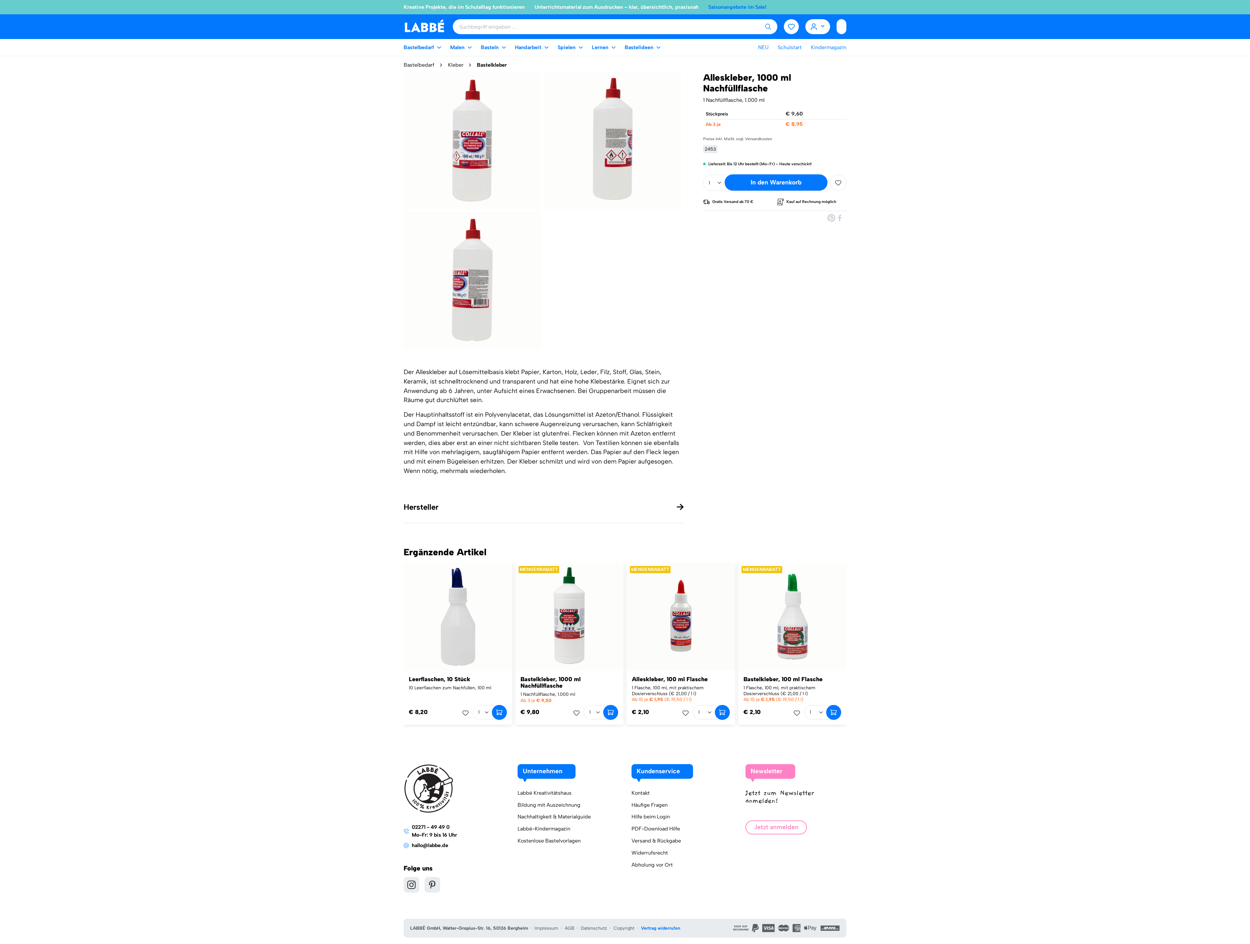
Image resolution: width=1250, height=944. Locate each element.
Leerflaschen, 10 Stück (439, 679)
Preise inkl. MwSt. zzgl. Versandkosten (737, 139)
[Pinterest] (831, 218)
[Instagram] (411, 885)
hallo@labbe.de (430, 845)
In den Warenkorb (776, 182)
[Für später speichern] (838, 183)
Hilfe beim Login (651, 817)
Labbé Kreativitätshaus (545, 793)
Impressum (546, 928)
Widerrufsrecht (650, 853)
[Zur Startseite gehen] (424, 26)
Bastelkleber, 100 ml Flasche (783, 679)
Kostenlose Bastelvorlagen (549, 841)
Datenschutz (594, 928)
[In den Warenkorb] (499, 712)
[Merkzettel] (791, 26)
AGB (569, 928)
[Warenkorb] (841, 26)
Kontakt (641, 793)
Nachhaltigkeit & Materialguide (554, 817)
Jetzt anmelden (776, 827)
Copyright (624, 928)
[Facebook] (840, 218)
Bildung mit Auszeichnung (549, 805)
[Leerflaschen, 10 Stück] (458, 617)
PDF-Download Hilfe (656, 829)
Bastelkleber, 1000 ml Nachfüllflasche (551, 682)
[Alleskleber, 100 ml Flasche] (681, 617)
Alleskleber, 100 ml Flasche (670, 679)
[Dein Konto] (817, 26)
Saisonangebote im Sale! (737, 7)
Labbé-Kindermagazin (544, 829)
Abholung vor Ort (652, 865)
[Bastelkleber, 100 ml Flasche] (792, 617)
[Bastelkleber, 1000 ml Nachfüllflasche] (569, 617)
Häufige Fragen (650, 805)
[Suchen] (767, 26)
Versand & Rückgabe (656, 841)
